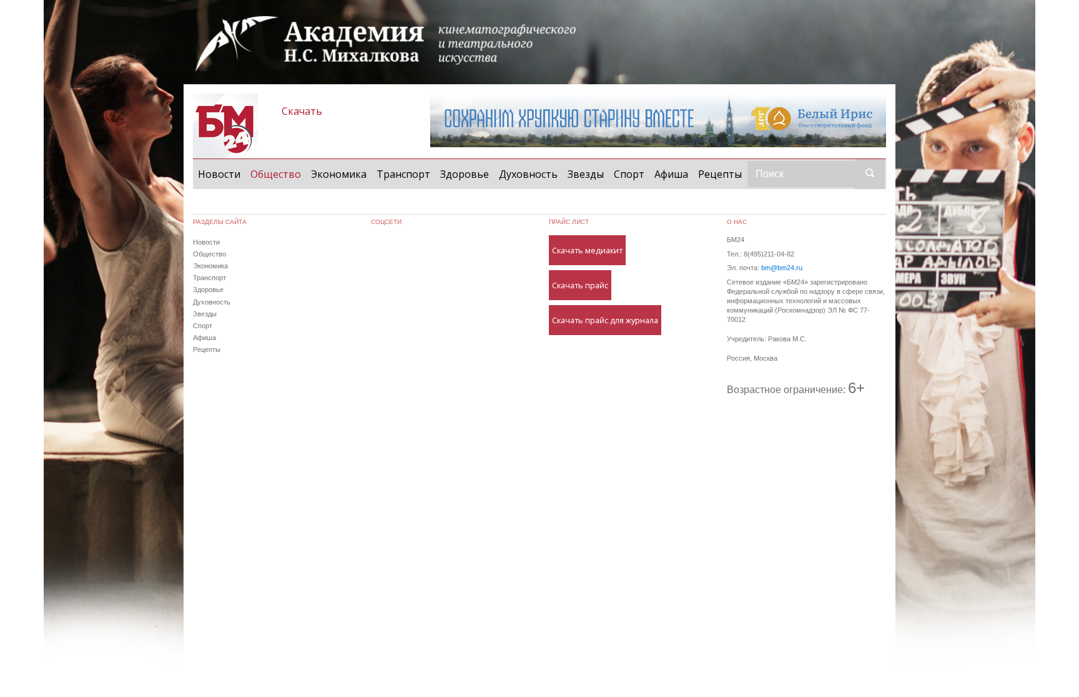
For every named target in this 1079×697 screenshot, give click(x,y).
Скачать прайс (580, 285)
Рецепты (720, 174)
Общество (278, 174)
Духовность (528, 174)
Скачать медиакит (587, 250)
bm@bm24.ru (781, 267)
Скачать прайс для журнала (605, 320)
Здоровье (464, 174)
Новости (219, 174)
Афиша (671, 174)
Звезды (586, 174)
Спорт (629, 174)
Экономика (339, 174)
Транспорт (403, 174)
